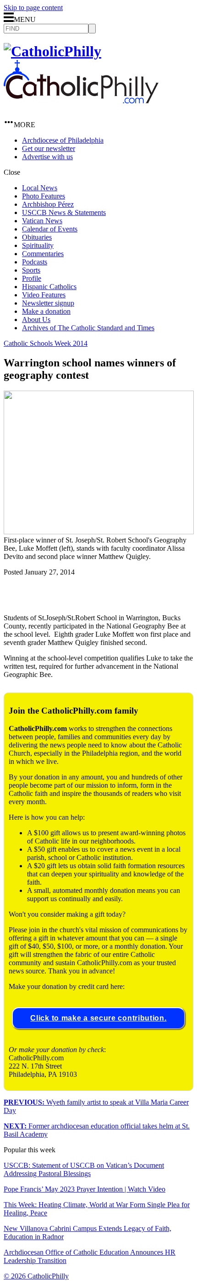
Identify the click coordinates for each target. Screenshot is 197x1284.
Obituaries (37, 237)
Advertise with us (47, 157)
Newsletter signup (48, 303)
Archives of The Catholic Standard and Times (88, 328)
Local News (39, 188)
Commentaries (43, 254)
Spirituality (38, 245)
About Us (36, 319)
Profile (31, 278)
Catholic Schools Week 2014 (46, 343)
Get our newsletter (48, 148)
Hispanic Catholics (49, 286)
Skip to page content (33, 7)
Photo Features (43, 196)
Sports (31, 270)
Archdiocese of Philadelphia (63, 140)
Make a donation (46, 311)
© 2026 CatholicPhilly (36, 1276)
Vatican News (42, 221)
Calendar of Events (49, 229)
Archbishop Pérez (48, 204)
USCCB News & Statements (64, 212)
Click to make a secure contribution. (98, 1018)
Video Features (44, 295)
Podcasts (34, 262)
